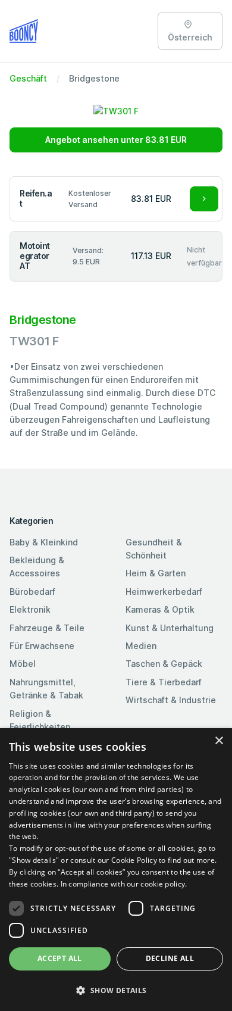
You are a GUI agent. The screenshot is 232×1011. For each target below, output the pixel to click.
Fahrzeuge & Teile (47, 628)
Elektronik (30, 609)
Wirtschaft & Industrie (171, 700)
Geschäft (28, 78)
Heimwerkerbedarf (164, 591)
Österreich (190, 37)
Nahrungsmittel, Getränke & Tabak (46, 688)
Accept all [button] (59, 958)
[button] (116, 990)
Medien (141, 646)
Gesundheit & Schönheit (154, 548)
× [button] (218, 741)
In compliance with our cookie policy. (124, 884)
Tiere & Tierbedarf (164, 682)
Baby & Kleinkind (44, 542)
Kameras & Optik (160, 609)
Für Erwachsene (42, 646)
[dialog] (116, 869)
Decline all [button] (170, 958)
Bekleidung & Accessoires (37, 566)
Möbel (23, 664)
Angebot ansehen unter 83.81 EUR (116, 140)
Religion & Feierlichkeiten (40, 720)
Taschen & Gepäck (164, 664)
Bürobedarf (32, 591)
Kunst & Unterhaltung (170, 628)
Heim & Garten (156, 573)
